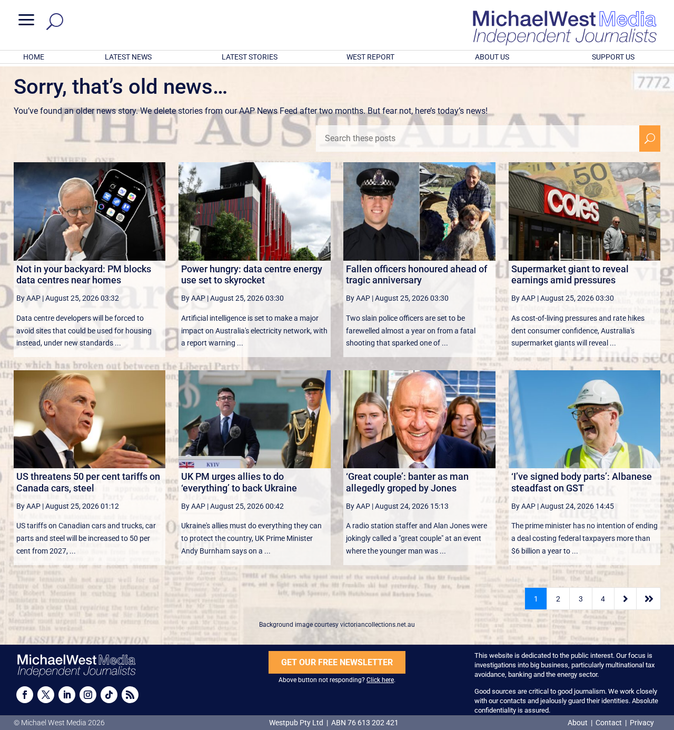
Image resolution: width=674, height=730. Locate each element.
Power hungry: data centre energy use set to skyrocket (251, 274)
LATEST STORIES (249, 57)
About (578, 722)
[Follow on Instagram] (88, 694)
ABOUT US (492, 57)
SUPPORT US (613, 57)
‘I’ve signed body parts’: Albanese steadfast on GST (581, 482)
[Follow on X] (45, 694)
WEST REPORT (370, 57)
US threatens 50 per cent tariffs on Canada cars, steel (88, 482)
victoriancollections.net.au (377, 624)
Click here (380, 680)
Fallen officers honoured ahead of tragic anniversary (416, 274)
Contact (609, 722)
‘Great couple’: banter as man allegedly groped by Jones (407, 482)
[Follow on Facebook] (24, 694)
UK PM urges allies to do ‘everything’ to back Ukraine (239, 482)
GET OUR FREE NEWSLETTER (337, 662)
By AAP (28, 298)
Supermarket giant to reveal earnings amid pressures (570, 274)
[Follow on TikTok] (109, 694)
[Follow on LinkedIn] (66, 694)
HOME (33, 57)
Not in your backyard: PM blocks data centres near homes (83, 274)
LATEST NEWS (128, 57)
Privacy (642, 722)
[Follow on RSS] (130, 694)
